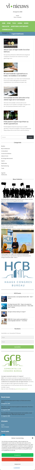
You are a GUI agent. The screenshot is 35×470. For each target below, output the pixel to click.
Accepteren (17, 455)
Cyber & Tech (4, 156)
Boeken (26, 23)
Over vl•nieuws (17, 17)
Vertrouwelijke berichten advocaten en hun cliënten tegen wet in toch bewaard (16, 99)
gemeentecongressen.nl (21, 389)
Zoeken (30, 137)
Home (17, 15)
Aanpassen (17, 464)
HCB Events (4, 174)
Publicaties (5, 26)
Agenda (20, 23)
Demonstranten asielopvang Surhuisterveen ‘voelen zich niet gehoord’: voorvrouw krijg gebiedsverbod (17, 200)
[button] (32, 438)
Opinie (9, 23)
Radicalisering (5, 166)
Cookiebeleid (17, 467)
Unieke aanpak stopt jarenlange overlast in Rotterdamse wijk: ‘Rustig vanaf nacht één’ (17, 226)
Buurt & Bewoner (5, 148)
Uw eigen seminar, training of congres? (17, 311)
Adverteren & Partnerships (19, 26)
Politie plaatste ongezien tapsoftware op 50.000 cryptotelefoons (16, 123)
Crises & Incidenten (6, 153)
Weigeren (17, 459)
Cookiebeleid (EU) (7, 29)
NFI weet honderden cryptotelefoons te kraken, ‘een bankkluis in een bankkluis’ (16, 75)
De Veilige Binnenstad (7, 158)
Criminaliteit (4, 151)
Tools (14, 23)
